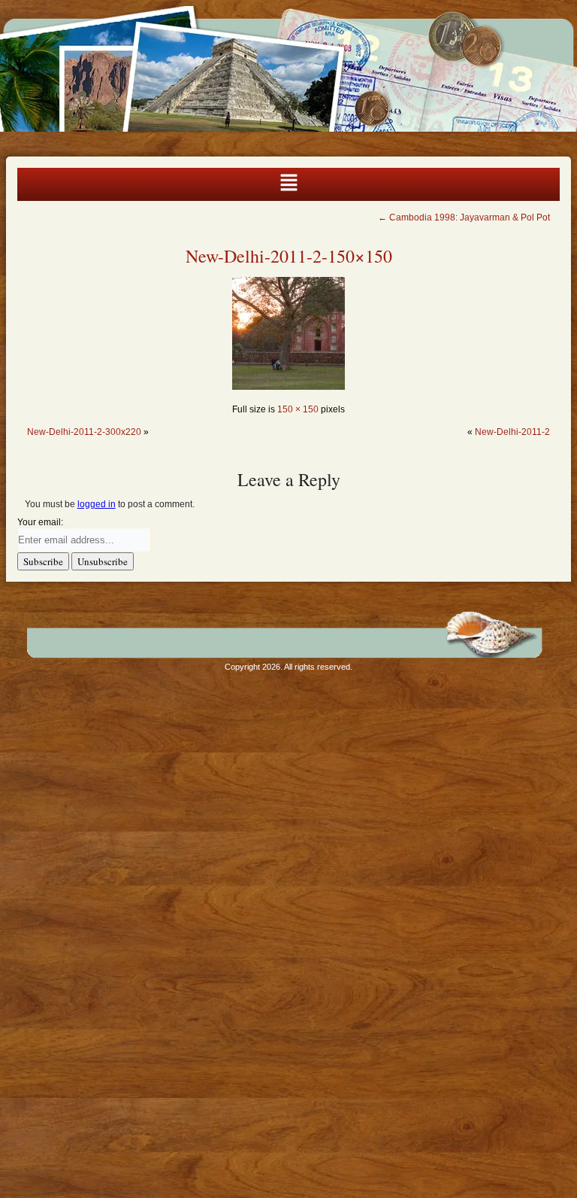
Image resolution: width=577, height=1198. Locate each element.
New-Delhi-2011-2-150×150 (289, 256)
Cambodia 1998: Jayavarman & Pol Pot (464, 217)
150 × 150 (298, 409)
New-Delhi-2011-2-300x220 (84, 432)
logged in (96, 504)
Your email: (40, 522)
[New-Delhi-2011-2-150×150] (288, 387)
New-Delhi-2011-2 (512, 432)
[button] (288, 184)
